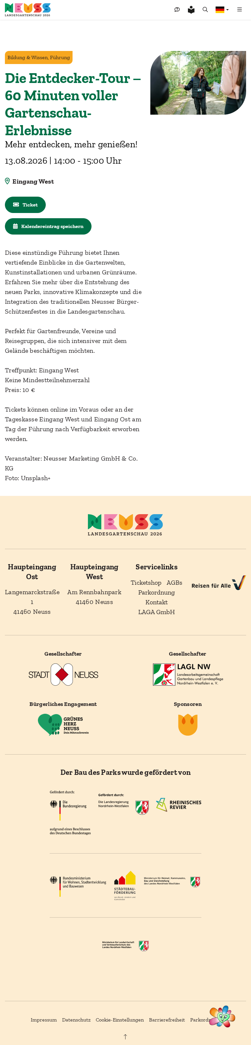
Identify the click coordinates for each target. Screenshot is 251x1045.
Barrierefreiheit (167, 1020)
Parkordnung (205, 1020)
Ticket (30, 205)
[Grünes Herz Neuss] (63, 724)
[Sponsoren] (187, 724)
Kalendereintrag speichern (51, 226)
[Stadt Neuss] (63, 674)
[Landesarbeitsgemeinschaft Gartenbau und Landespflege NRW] (187, 674)
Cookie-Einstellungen (120, 1020)
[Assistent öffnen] (222, 1016)
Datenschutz (76, 1020)
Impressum (44, 1020)
